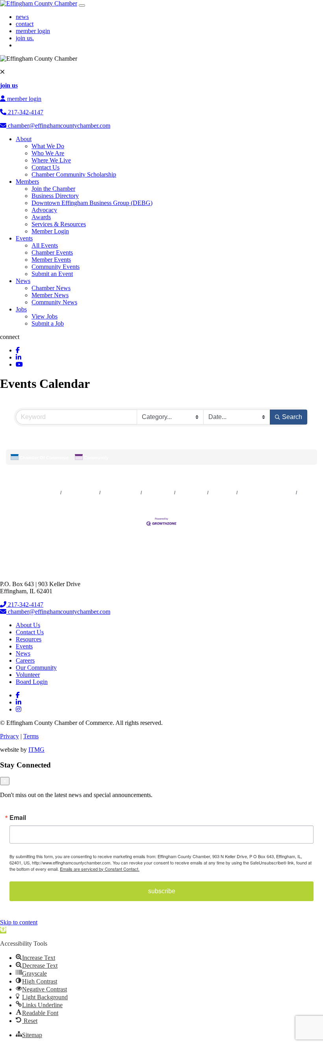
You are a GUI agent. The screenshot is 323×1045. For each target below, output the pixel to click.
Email (17, 817)
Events (24, 238)
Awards (41, 217)
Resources (28, 639)
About (24, 139)
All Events (45, 245)
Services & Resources (59, 224)
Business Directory (55, 195)
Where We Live (51, 160)
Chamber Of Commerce (44, 457)
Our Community (36, 667)
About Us (28, 625)
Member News (50, 295)
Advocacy (44, 210)
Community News (54, 302)
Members (27, 181)
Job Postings (191, 492)
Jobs (21, 309)
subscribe (161, 891)
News (23, 281)
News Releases (80, 492)
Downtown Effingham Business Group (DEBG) (92, 202)
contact (24, 23)
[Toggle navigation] (82, 5)
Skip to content (18, 922)
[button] (256, 443)
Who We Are (48, 153)
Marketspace (158, 492)
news (22, 16)
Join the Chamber (53, 188)
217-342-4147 (24, 112)
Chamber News (51, 288)
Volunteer (28, 674)
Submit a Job (48, 323)
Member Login (50, 231)
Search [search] (292, 417)
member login (33, 31)
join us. (25, 38)
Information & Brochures (267, 492)
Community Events (56, 266)
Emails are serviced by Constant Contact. (99, 869)
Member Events (51, 259)
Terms (31, 736)
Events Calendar (120, 492)
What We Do (48, 146)
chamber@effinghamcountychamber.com (58, 125)
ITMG (36, 749)
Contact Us (45, 167)
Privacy (9, 736)
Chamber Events (52, 252)
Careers (25, 660)
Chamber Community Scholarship (74, 174)
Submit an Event (52, 273)
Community (96, 457)
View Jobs (45, 316)
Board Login (32, 681)
